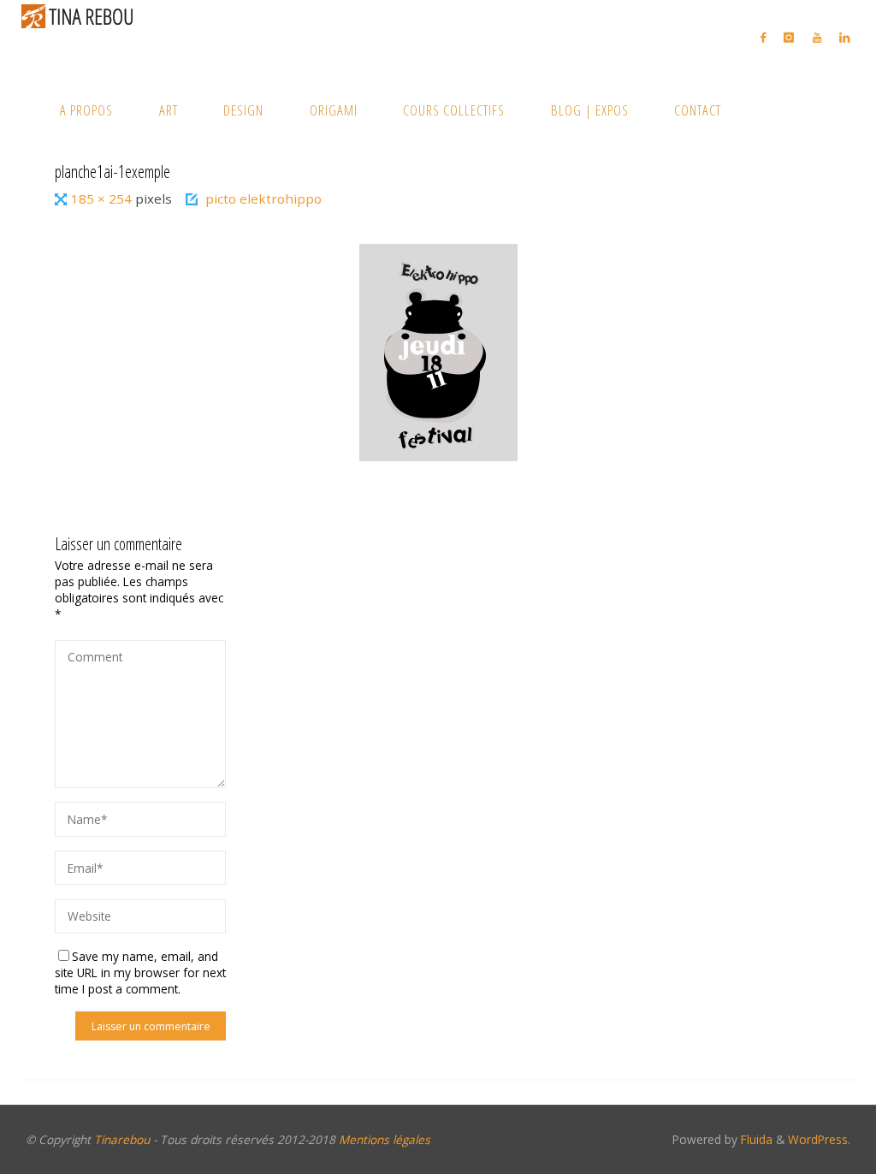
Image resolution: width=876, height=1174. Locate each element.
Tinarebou (122, 1139)
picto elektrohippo (263, 198)
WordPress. (819, 1139)
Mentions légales (384, 1139)
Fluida (754, 1139)
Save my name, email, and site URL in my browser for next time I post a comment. (140, 972)
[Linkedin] (844, 37)
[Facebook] (763, 37)
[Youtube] (816, 37)
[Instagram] (789, 37)
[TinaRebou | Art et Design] (81, 15)
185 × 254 (103, 198)
